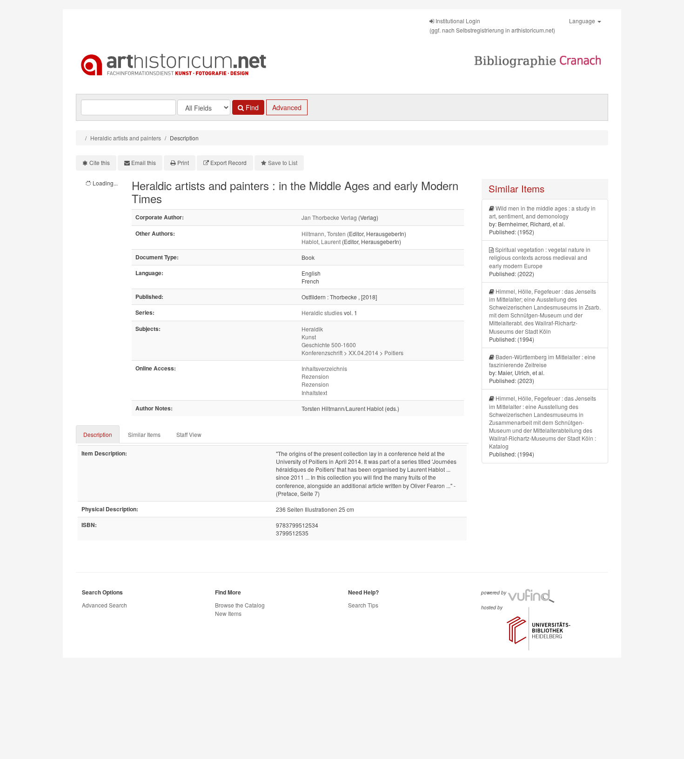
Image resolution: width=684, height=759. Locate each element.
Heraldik (312, 329)
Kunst (309, 337)
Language (583, 21)
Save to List (282, 162)
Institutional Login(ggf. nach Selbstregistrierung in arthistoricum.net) (492, 25)
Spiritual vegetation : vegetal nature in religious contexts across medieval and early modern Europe (539, 257)
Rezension (315, 376)
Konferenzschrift (322, 352)
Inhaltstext (314, 392)
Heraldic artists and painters (125, 138)
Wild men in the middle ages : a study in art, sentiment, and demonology (542, 212)
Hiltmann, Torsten (324, 234)
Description (97, 434)
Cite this (99, 162)
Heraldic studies (322, 313)
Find (251, 107)
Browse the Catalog (240, 605)
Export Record (228, 162)
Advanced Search (104, 605)
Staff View (188, 434)
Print (183, 162)
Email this (143, 162)
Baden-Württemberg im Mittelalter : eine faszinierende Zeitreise (542, 361)
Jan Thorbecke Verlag (329, 217)
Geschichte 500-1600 (329, 345)
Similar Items (144, 434)
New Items (228, 613)
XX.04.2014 (363, 352)
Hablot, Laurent (321, 241)
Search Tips (363, 605)
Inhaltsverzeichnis (324, 368)
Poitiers (393, 352)
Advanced (287, 107)
